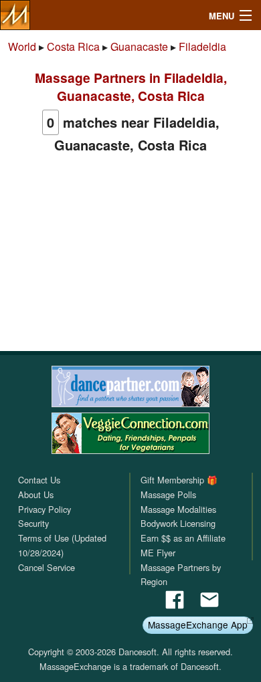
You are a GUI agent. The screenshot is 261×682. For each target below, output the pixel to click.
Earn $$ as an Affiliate (183, 538)
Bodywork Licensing (178, 523)
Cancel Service (46, 567)
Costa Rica (73, 46)
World (22, 46)
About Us (36, 494)
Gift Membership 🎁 (179, 479)
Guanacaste (139, 46)
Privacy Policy (44, 509)
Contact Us (39, 479)
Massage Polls (168, 494)
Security (33, 523)
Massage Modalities (178, 509)
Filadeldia (202, 46)
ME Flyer (158, 552)
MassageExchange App (198, 624)
